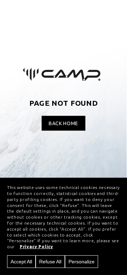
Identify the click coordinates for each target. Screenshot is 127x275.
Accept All (21, 261)
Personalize (81, 261)
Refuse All (50, 261)
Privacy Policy (36, 246)
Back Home (63, 123)
